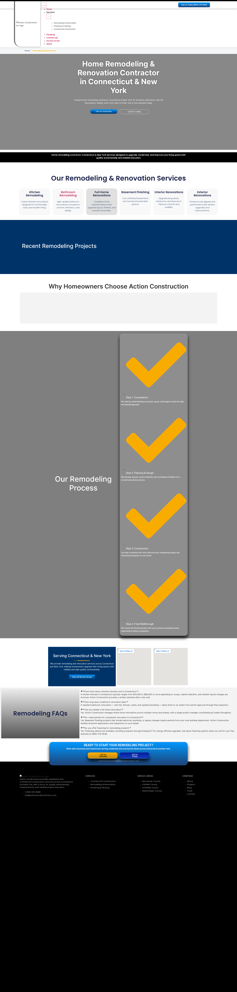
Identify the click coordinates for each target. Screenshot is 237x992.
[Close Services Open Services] (48, 16)
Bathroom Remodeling (68, 193)
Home (27, 50)
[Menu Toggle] (43, 5)
